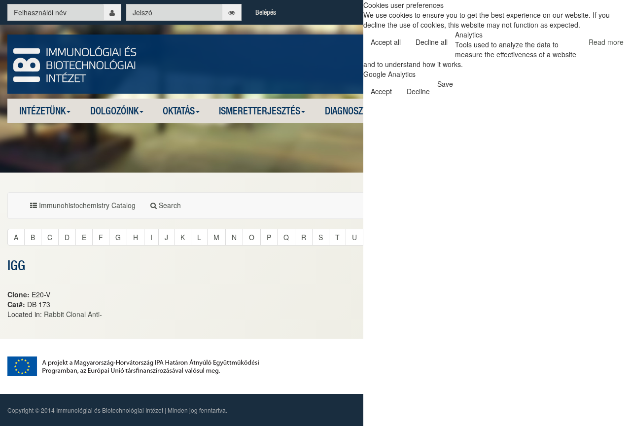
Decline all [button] (432, 42)
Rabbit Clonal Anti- (73, 314)
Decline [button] (418, 91)
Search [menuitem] (169, 205)
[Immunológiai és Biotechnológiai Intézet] (75, 63)
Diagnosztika (352, 111)
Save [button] (445, 84)
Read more (606, 42)
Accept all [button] (386, 42)
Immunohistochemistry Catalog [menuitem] (86, 205)
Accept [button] (381, 91)
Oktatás (179, 111)
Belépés (265, 12)
